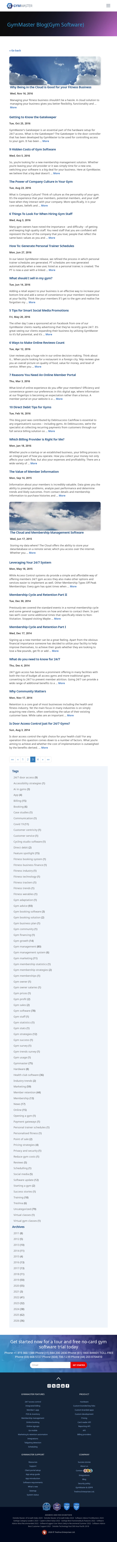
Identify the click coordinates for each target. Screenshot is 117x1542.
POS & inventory (33, 1414)
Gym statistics (22, 1022)
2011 (16, 1233)
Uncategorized (22, 1209)
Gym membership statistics (30, 964)
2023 (16, 1303)
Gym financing (22, 935)
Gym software (22, 1010)
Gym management (25, 946)
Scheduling (33, 1446)
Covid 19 (19, 824)
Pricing (84, 1418)
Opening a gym (23, 1115)
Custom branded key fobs (84, 1405)
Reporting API (84, 1426)
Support (32, 1466)
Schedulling (21, 1168)
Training (18, 1197)
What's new (33, 1486)
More (13, 107)
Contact (79, 1470)
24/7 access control (33, 1401)
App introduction (33, 1478)
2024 (16, 1309)
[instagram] (49, 1387)
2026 (16, 1320)
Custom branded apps (84, 1410)
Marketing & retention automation (33, 1434)
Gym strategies (23, 1034)
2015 (16, 1256)
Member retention (25, 1092)
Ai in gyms (20, 789)
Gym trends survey (25, 1051)
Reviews (18, 1162)
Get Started (79, 1365)
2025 (16, 1314)
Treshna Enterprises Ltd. (84, 1491)
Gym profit (20, 999)
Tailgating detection (32, 1442)
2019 (16, 1279)
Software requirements (33, 1482)
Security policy (84, 1483)
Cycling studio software (28, 841)
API (84, 1430)
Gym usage (20, 1057)
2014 (16, 1250)
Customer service (24, 835)
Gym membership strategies (31, 970)
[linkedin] (58, 1387)
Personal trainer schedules (30, 1127)
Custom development (84, 1414)
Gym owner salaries (25, 987)
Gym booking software (27, 911)
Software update (24, 1180)
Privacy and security (26, 1150)
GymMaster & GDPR (84, 1487)
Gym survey (21, 1045)
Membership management (32, 1418)
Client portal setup (33, 1470)
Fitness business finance (28, 865)
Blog (84, 1479)
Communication (23, 818)
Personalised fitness (26, 1133)
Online (18, 1110)
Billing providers (84, 1434)
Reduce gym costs (25, 1156)
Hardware (19, 1069)
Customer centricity (25, 830)
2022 (16, 1297)
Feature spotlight (24, 853)
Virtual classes (22, 1215)
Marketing (20, 1086)
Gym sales (20, 1005)
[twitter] (54, 1387)
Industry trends (23, 1080)
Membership (21, 1098)
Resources (33, 1462)
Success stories (23, 1191)
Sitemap (32, 1490)
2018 (16, 1274)
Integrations (33, 1438)
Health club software (26, 1075)
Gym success (21, 1040)
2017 (16, 1268)
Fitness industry (23, 870)
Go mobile (33, 1430)
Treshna (18, 1203)
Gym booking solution (27, 917)
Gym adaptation (23, 900)
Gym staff (19, 1016)
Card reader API (84, 1422)
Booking (19, 806)
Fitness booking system (28, 859)
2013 (16, 1245)
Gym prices (20, 993)
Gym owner (20, 981)
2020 (16, 1285)
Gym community (24, 929)
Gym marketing (23, 958)
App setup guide (33, 1474)
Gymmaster (21, 1063)
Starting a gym (22, 1185)
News (17, 1104)
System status (33, 1494)
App (16, 795)
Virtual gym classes (25, 1220)
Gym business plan (25, 923)
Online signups (33, 1426)
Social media (21, 1174)
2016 (16, 1262)
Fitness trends (22, 888)
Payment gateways (25, 1121)
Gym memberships (25, 975)
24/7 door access (24, 777)
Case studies (21, 812)
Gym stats (20, 1028)
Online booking (32, 1422)
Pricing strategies (24, 1145)
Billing (17, 800)
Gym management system (30, 952)
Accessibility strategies (27, 783)
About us (84, 1466)
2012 (16, 1239)
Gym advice (21, 905)
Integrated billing (33, 1405)
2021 (16, 1291)
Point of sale (21, 1139)
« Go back (15, 50)
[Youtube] (63, 1387)
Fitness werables (24, 894)
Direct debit (21, 847)
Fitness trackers (23, 882)
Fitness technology (25, 876)
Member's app (33, 1410)
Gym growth (21, 940)
